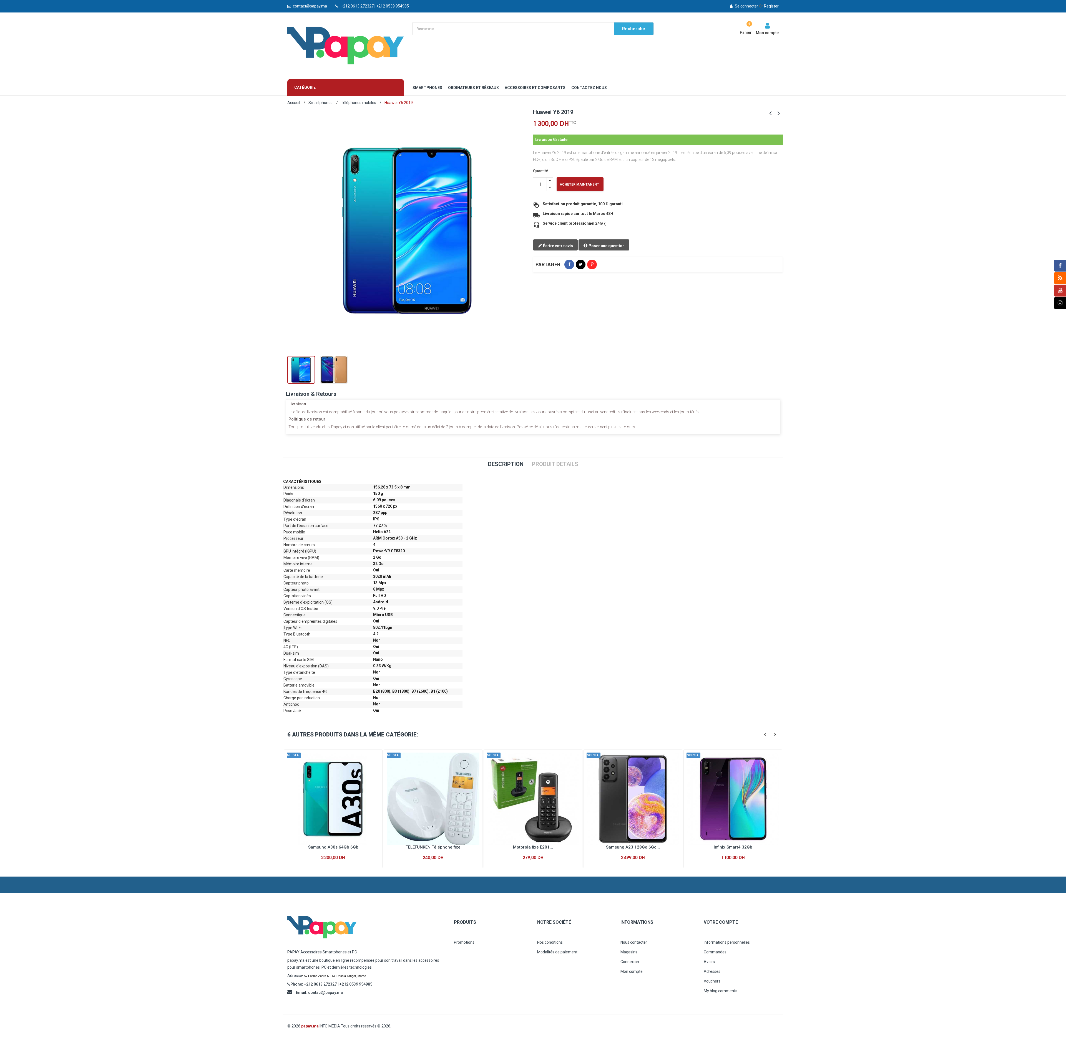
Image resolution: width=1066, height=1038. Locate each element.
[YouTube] (1060, 291)
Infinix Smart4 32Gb (733, 847)
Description (506, 464)
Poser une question (606, 246)
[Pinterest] (592, 264)
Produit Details (555, 464)
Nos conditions (550, 942)
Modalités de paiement (557, 952)
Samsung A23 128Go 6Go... (633, 847)
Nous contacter (633, 942)
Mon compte (631, 971)
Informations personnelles (727, 942)
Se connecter (746, 6)
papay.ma (310, 1026)
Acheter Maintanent (579, 184)
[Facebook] (1060, 266)
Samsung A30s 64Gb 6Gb (333, 847)
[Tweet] (580, 264)
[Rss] (1060, 278)
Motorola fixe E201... (533, 847)
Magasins (628, 952)
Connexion (629, 961)
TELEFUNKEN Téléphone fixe (433, 847)
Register (769, 6)
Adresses (712, 971)
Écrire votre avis (557, 246)
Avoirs (709, 961)
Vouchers (712, 981)
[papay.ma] (366, 927)
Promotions (464, 942)
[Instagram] (1060, 303)
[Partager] (569, 264)
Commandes (715, 952)
